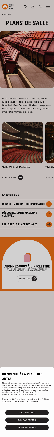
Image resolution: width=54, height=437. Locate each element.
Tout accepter (27, 420)
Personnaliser (27, 427)
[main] (27, 402)
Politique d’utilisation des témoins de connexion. (26, 400)
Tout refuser (27, 412)
